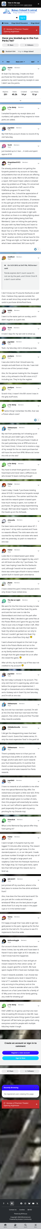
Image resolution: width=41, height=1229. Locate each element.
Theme (16, 1214)
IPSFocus (24, 1214)
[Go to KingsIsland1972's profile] (4, 163)
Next (32, 62)
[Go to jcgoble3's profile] (4, 129)
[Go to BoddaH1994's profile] (3, 51)
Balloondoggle (13, 940)
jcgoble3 (11, 128)
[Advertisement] (20, 1131)
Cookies (22, 1210)
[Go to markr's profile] (4, 69)
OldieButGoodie (14, 727)
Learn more (4, 4)
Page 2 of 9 (19, 62)
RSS (30, 1210)
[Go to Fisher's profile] (4, 485)
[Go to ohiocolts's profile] (4, 521)
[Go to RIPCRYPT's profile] (4, 880)
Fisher (10, 484)
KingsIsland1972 (14, 162)
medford (11, 257)
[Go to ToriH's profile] (4, 146)
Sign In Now (20, 1058)
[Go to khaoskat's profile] (4, 820)
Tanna (10, 917)
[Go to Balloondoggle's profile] (4, 941)
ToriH (10, 145)
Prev (8, 62)
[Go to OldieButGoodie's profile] (4, 728)
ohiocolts (11, 520)
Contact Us (13, 1210)
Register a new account (20, 1053)
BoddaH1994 (10, 51)
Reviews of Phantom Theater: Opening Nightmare (16, 30)
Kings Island (28, 51)
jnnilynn (11, 356)
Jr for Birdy (12, 107)
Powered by (20, 1219)
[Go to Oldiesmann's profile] (4, 429)
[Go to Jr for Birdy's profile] (4, 108)
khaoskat (11, 820)
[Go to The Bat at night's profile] (4, 601)
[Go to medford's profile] (4, 258)
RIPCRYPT (11, 879)
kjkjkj (10, 310)
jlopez (10, 583)
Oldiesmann (12, 428)
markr (10, 68)
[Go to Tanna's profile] (4, 918)
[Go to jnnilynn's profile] (4, 357)
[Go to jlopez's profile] (4, 584)
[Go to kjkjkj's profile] (4, 311)
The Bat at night (14, 600)
